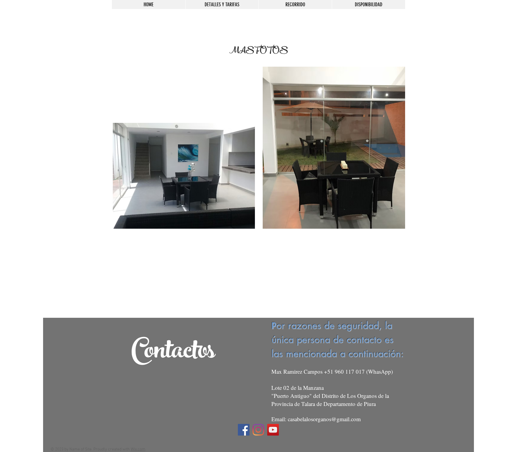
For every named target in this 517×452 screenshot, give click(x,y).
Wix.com (138, 449)
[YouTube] (273, 430)
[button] (184, 176)
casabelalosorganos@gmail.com (324, 419)
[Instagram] (258, 430)
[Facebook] (244, 430)
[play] (240, 223)
